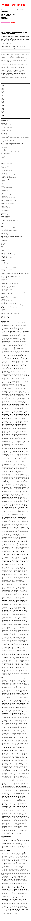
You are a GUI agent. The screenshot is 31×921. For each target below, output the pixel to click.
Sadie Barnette (13, 763)
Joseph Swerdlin (17, 481)
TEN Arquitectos (20, 633)
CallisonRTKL (6, 372)
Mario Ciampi (21, 525)
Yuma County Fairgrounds (8, 317)
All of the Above (14, 335)
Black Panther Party (22, 854)
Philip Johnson (17, 577)
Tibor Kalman (12, 830)
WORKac (19, 656)
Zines (12, 663)
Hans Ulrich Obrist (14, 718)
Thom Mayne (5, 641)
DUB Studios (14, 411)
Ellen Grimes (7, 415)
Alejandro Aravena (16, 331)
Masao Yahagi (23, 530)
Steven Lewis (17, 624)
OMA (27, 561)
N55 (14, 551)
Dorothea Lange (10, 703)
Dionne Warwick (21, 859)
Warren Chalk (19, 648)
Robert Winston (18, 761)
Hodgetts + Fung (22, 455)
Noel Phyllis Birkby (13, 560)
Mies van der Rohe (14, 541)
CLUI (4, 698)
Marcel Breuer (23, 520)
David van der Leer (19, 398)
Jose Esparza (16, 478)
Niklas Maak (18, 558)
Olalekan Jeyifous (9, 671)
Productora (22, 583)
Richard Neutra (17, 594)
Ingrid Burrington (23, 840)
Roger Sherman (6, 903)
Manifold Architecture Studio (11, 518)
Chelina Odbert (7, 381)
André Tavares (16, 341)
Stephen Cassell (16, 620)
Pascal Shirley (11, 753)
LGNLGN (9, 843)
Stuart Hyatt (24, 625)
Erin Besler (22, 418)
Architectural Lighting (7, 140)
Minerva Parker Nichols (9, 544)
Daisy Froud (25, 391)
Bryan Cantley (21, 369)
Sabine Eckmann (19, 600)
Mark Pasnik (20, 527)
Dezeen (3, 180)
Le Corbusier (18, 498)
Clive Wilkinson (15, 385)
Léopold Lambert (7, 501)
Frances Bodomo (7, 711)
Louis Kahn (20, 508)
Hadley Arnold (6, 447)
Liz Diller (11, 504)
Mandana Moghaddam (14, 740)
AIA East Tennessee (6, 127)
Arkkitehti (4, 147)
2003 (2, 115)
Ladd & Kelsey (6, 495)
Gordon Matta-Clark (19, 716)
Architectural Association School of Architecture (15, 137)
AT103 (9, 358)
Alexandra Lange (8, 791)
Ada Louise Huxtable (16, 324)
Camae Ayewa (11, 693)
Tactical (18, 909)
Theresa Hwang (18, 638)
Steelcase (14, 827)
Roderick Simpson (23, 902)
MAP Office (14, 520)
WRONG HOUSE (4, 314)
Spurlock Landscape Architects (12, 617)
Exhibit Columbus (6, 189)
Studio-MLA (12, 628)
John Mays (25, 472)
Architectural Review (7, 141)
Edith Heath (23, 706)
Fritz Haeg (25, 711)
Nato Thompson (17, 747)
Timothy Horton (16, 912)
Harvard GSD (4, 199)
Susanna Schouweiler (16, 829)
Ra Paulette (10, 756)
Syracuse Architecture (7, 282)
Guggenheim (4, 196)
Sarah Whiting (13, 604)
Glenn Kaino (23, 714)
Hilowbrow (4, 201)
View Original (5, 50)
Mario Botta (12, 525)
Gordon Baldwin (7, 716)
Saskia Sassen (14, 904)
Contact (4, 18)
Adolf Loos (13, 325)
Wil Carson (8, 653)
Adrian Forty (22, 325)
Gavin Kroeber (16, 713)
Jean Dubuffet (14, 726)
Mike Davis (16, 897)
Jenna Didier (23, 467)
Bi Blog (3, 167)
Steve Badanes (13, 621)
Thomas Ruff (12, 777)
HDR (29, 450)
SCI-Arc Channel (5, 272)
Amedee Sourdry (17, 338)
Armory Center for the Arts (8, 149)
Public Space (23, 900)
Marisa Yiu (5, 527)
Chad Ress (17, 696)
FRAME (2, 193)
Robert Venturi (14, 598)
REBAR (4, 902)
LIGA (2, 226)
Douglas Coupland (12, 704)
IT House (22, 461)
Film (9, 710)
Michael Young (6, 540)
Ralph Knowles (24, 585)
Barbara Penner (19, 664)
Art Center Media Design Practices (10, 151)
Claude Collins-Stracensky (20, 697)
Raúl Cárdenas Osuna (8, 588)
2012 (2, 106)
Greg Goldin (6, 890)
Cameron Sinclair (17, 372)
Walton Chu (21, 847)
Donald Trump (6, 860)
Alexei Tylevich (19, 791)
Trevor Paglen (11, 779)
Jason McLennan (13, 465)
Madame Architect (6, 234)
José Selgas (22, 480)
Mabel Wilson (7, 514)
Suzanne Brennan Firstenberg (11, 773)
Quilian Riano (20, 584)
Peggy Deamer (21, 571)
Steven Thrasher (7, 907)
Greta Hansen (15, 444)
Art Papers (4, 156)
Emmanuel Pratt (21, 707)
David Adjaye (17, 395)
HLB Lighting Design (9, 455)
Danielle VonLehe (15, 394)
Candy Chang (12, 800)
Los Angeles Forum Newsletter (9, 229)
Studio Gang (6, 627)
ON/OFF (16, 819)
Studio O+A (14, 627)
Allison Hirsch (15, 336)
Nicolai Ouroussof (8, 558)
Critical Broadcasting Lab (8, 177)
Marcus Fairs (6, 522)
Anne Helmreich (8, 664)
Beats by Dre (24, 837)
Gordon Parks (6, 717)
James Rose (5, 464)
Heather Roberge (18, 451)
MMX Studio (5, 547)
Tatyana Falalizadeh (15, 774)
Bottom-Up (22, 877)
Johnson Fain (6, 475)
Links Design (12, 813)
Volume (3, 309)
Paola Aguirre (6, 564)
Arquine (3, 150)
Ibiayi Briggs (25, 457)
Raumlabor (19, 588)
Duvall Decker (23, 411)
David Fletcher (11, 886)
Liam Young (26, 501)
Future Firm (12, 435)
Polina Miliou (6, 821)
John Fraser (25, 809)
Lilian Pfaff (11, 502)
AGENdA (21, 326)
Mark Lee (13, 527)
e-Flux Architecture (6, 187)
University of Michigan (7, 300)
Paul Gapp (24, 565)
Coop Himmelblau (7, 389)
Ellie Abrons (16, 415)
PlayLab (24, 820)
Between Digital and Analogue (19, 839)
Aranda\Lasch (6, 349)
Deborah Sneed (10, 859)
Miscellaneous (6, 850)
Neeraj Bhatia (21, 554)
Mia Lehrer (6, 534)
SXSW (2, 280)
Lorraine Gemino (23, 505)
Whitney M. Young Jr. (16, 872)
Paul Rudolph (13, 568)
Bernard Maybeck (17, 364)
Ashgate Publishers (6, 163)
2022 (2, 92)
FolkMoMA (17, 427)
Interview (4, 206)
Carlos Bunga (20, 693)
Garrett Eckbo (6, 437)
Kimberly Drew (11, 731)
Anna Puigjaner (13, 347)
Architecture (8, 46)
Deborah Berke (10, 399)
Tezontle (22, 634)
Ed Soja (19, 887)
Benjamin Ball (6, 364)
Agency (16, 326)
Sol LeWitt (14, 769)
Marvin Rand (6, 530)
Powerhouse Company (18, 581)
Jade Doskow (14, 723)
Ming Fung (21, 544)
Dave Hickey (10, 700)
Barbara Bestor (14, 359)
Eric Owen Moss (13, 418)
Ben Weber (10, 691)
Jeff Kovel (14, 467)
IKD (12, 458)
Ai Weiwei (10, 680)
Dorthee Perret (21, 703)
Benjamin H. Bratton (20, 797)
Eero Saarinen (6, 412)
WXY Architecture (18, 657)
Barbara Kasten (17, 690)
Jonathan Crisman (7, 477)
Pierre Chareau (13, 578)
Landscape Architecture (7, 224)
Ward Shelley (10, 648)
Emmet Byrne (6, 804)
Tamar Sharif (16, 631)
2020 (2, 95)
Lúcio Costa (10, 894)
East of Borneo (7, 706)
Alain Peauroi (25, 329)
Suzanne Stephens (13, 673)
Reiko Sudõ (9, 823)
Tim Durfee (10, 643)
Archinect (4, 133)
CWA (20, 391)
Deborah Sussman (22, 801)
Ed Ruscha (16, 706)
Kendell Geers (15, 730)
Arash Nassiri (18, 687)
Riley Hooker (6, 760)
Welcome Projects (7, 651)
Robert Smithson (7, 761)
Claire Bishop (6, 697)
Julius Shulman (18, 484)
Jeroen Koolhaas (24, 726)
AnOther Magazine (6, 130)
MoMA (2, 246)
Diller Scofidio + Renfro (14, 407)
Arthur (3, 160)
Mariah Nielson (16, 741)
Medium (3, 239)
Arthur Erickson (13, 357)
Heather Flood (7, 451)
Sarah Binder (6, 824)
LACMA (2, 223)
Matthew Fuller (13, 844)
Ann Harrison (24, 663)
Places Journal (5, 263)
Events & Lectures (8, 14)
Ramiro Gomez (19, 756)
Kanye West (13, 864)
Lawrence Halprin (7, 498)
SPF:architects (21, 615)
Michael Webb (23, 538)
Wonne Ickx (13, 656)
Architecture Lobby (19, 352)
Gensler (11, 438)
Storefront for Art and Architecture (11, 276)
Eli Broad (24, 860)
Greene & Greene (17, 442)
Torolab (17, 644)
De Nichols (21, 701)
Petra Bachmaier (16, 754)
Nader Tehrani (20, 551)
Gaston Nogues (16, 437)
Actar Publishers (6, 124)
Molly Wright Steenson (17, 547)
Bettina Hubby (19, 691)
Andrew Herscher (21, 342)
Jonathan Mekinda (19, 477)
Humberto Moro (13, 720)
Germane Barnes (7, 440)
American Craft (5, 128)
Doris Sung (19, 409)
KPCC (2, 219)
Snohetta (5, 613)
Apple (17, 837)
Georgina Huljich (20, 438)
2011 (2, 108)
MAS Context (4, 237)
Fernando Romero (21, 424)
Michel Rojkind (17, 540)
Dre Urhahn (22, 704)
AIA (19, 329)
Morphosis (17, 548)
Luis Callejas (20, 511)
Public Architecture (8, 584)
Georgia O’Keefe (14, 714)
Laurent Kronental (8, 736)
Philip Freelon (7, 577)
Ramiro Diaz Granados (9, 587)
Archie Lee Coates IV (23, 793)
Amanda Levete (7, 338)
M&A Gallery (4, 233)
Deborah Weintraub (8, 401)
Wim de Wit (6, 674)
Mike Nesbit (24, 541)
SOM (11, 614)
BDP (20, 46)
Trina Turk (20, 832)
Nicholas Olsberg (14, 557)
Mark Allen (10, 743)
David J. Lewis (7, 398)
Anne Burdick (11, 793)
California (5, 880)
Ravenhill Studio (17, 821)
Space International (8, 615)
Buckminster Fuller (19, 371)
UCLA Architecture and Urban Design (11, 297)
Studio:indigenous (22, 628)
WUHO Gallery (4, 316)
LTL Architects (13, 510)
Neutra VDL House (6, 252)
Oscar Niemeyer (7, 563)
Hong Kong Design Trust (7, 203)
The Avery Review (6, 287)
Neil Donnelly (11, 817)
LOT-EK (14, 508)
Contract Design (5, 176)
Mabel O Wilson (21, 814)
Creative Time (19, 698)
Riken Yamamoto (11, 595)
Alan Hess (6, 331)
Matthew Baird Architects (10, 533)
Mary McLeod (14, 530)
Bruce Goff (12, 369)
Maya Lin (11, 744)
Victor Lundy (25, 647)
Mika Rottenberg (20, 786)
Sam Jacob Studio (12, 601)
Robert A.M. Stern (8, 597)
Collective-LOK (7, 388)
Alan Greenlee (6, 852)
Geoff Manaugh (6, 807)
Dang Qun (12, 392)
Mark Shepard (16, 843)
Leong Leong (25, 500)
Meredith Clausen (24, 670)
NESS (2, 250)
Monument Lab (25, 867)
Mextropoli (4, 242)
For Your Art (4, 191)
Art (2, 677)
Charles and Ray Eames (22, 375)
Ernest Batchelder (8, 708)
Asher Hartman (16, 688)
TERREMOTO (15, 634)
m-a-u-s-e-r (14, 512)
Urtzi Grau (23, 646)
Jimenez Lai (22, 470)
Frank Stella (17, 711)
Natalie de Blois (16, 553)
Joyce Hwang (14, 668)
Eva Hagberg (13, 862)
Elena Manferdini (17, 412)
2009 (2, 111)
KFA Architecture (15, 491)
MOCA (2, 244)
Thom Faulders (22, 640)
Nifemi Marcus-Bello (23, 817)
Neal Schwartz (11, 554)
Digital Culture (6, 836)
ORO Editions (4, 256)
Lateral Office (17, 495)
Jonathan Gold (16, 863)
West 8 (25, 651)
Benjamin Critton (7, 797)
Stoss (15, 907)
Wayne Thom (21, 650)
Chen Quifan (17, 856)
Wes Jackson (18, 651)
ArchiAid (14, 349)
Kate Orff (20, 485)
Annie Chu (20, 348)
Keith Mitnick (7, 488)
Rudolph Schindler (8, 600)
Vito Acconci (6, 781)
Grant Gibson (7, 442)
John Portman (6, 474)
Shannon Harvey (7, 826)
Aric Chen (6, 355)
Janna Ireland (14, 464)
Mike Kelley (25, 746)
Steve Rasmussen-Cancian (17, 906)
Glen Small (26, 441)
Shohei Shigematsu (8, 611)
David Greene (22, 397)
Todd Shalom (20, 777)
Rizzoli (3, 264)
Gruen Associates (21, 445)
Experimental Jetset (17, 804)
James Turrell (23, 723)
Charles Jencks (14, 378)
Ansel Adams (23, 686)
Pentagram (22, 819)
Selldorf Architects (16, 608)
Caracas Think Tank (16, 880)
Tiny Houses (19, 643)
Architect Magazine (6, 43)
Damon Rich (13, 884)
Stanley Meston (7, 618)
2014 (2, 104)
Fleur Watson (16, 710)
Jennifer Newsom (7, 470)
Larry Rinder (17, 733)
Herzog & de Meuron (15, 454)
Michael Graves (15, 534)
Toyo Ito (5, 646)
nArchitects (6, 553)
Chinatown (24, 883)
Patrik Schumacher (18, 564)
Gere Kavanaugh (17, 807)
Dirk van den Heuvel (8, 409)
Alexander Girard (24, 790)
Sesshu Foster (18, 766)
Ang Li (17, 663)
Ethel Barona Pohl (13, 422)
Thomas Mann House (6, 294)
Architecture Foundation (8, 146)
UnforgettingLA (14, 646)
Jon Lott (26, 475)
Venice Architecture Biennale (9, 307)
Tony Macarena (11, 832)
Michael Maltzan (20, 535)
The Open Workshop (16, 637)
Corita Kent (10, 698)
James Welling (6, 724)
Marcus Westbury (20, 894)
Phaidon (3, 259)
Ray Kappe (23, 590)
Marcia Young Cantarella (20, 521)
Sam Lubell (22, 601)
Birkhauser (4, 169)
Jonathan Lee (7, 810)
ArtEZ (2, 157)
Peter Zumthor (21, 575)
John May (18, 472)
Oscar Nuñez (6, 900)
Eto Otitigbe (19, 708)
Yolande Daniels (10, 658)
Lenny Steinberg (15, 500)
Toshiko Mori (25, 644)
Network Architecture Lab (15, 555)
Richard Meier (7, 594)
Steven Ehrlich (23, 621)
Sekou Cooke (21, 607)
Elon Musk (5, 862)
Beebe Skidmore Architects (20, 362)
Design (3, 789)
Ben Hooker (5, 839)
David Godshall (12, 397)
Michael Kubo (10, 535)
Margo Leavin (25, 740)
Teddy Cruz (10, 633)
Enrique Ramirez (18, 417)
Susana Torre (6, 631)
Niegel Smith (14, 750)
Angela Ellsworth (23, 684)
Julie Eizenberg (7, 484)
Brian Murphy (20, 368)
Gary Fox (18, 667)
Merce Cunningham (7, 866)
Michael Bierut (23, 816)
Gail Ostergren (22, 435)
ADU (3, 876)
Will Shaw (16, 653)
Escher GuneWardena (8, 419)
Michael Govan (19, 744)
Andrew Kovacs (6, 344)
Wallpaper (4, 310)
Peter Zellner (11, 575)
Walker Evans (16, 781)
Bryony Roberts (7, 371)
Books (3, 13)
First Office (6, 425)
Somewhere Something (19, 614)
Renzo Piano (12, 593)
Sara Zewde (5, 904)
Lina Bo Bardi (20, 502)
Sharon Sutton (13, 610)
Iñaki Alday (10, 460)
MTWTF (4, 817)
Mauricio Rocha (24, 533)
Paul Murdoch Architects (10, 567)
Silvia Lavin (19, 611)
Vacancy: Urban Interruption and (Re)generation (14, 304)
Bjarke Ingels (10, 365)
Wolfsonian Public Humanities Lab (10, 312)
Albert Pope (9, 876)
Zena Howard (16, 661)
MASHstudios (6, 816)
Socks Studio (17, 613)
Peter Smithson (17, 574)
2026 (2, 86)
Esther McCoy (20, 419)
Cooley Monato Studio (19, 388)
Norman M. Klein (8, 819)
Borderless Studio (16, 367)
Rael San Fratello (13, 585)
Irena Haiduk (6, 721)
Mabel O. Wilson (24, 512)
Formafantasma (22, 428)
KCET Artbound (5, 217)
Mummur (9, 551)
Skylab (26, 611)
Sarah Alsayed (12, 48)
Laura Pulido (17, 892)
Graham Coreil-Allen (18, 717)
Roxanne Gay (23, 869)
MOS (22, 548)
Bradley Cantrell (7, 879)
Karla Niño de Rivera (17, 729)
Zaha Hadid (24, 660)
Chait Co (11, 375)
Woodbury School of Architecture (10, 313)
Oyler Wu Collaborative (20, 563)
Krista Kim (20, 731)
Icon (2, 204)
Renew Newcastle (12, 902)
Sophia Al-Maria (17, 770)
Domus (2, 183)
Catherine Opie (21, 694)
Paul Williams (22, 568)
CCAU (2, 171)
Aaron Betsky (17, 322)
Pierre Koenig (14, 580)
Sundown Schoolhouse (6, 277)
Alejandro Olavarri (11, 790)
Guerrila (13, 890)
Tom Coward (10, 644)
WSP (11, 657)
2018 (2, 98)
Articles (4, 11)
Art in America (5, 153)
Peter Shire (17, 820)
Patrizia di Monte (8, 565)
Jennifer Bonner (7, 468)
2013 (2, 105)
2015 (2, 102)
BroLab (23, 879)
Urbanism (4, 875)
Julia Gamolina (11, 482)
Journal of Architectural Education (11, 211)
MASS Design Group (8, 531)
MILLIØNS (21, 543)
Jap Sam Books (5, 210)
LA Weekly (4, 221)
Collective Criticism (9, 840)
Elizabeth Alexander (8, 707)
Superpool (5, 630)
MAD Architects (15, 515)
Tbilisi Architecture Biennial (9, 283)
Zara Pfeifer (6, 783)
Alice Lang (17, 680)
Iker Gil (17, 458)
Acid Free (4, 123)
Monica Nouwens (7, 747)
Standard (25, 617)
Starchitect (6, 620)
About (3, 17)
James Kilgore (6, 863)
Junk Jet (3, 213)
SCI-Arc (3, 270)
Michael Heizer (7, 746)
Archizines (25, 354)
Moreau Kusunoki (7, 548)
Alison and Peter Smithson (10, 334)
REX (18, 593)
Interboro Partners (23, 890)
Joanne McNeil (18, 842)
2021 (2, 94)
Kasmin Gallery (5, 214)
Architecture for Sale (7, 144)
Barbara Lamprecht (8, 361)
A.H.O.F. (5, 678)
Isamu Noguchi (16, 721)
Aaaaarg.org (11, 837)
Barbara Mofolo (20, 361)
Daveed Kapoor (7, 395)
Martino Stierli (24, 528)
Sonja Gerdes (6, 770)
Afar (2, 126)
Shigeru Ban (22, 610)
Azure (2, 164)
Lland (19, 813)
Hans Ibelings (12, 448)
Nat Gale (14, 899)
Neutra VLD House (6, 253)
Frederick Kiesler (16, 434)
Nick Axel (24, 557)
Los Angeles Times (6, 231)
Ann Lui (5, 345)
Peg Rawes (19, 671)
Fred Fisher (6, 434)
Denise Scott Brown (15, 402)
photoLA (3, 260)
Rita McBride (16, 760)
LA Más (26, 494)
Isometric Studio (13, 461)
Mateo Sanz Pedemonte (21, 531)
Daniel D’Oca (20, 392)
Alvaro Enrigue (17, 852)
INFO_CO (25, 807)
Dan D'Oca (21, 884)
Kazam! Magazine (5, 216)
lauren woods (22, 734)
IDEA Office (6, 458)
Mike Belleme (17, 746)
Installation (23, 720)
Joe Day (11, 471)
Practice (5, 583)
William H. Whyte (12, 913)
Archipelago (4, 134)
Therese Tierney (12, 640)
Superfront (4, 279)
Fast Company (4, 190)
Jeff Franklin (6, 809)
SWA (13, 909)
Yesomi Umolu (25, 781)
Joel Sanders (19, 471)
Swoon (23, 773)
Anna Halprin (13, 345)
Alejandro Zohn (14, 332)
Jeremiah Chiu (16, 809)
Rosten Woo (15, 903)
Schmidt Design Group (18, 605)
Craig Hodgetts (18, 389)
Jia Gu (16, 470)
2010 (2, 109)
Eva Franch (23, 422)
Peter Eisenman (7, 574)
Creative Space (13, 391)
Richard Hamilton (12, 759)
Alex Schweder (24, 332)
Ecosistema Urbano (16, 666)
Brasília (17, 879)
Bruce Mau (5, 799)
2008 (2, 112)
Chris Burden (25, 696)
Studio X (5, 628)
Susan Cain (5, 829)
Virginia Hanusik (20, 780)
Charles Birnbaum (14, 883)
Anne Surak (12, 348)
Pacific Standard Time (7, 257)
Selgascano (5, 608)
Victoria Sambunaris (23, 779)
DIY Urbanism (12, 887)
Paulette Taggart (7, 570)
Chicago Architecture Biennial (9, 174)
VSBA (3, 648)
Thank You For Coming (15, 776)
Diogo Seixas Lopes (21, 408)
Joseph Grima (6, 481)
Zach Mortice (16, 660)
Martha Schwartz (12, 528)
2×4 (3, 790)
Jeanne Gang (6, 467)
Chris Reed (5, 884)
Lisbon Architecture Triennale (9, 227)
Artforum (3, 159)
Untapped (3, 302)
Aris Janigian (21, 853)
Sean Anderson (12, 607)
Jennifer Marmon (19, 468)
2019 (2, 96)
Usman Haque (13, 847)
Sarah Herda (16, 603)
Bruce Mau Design (15, 799)
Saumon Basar (6, 764)
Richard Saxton (24, 759)
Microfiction (6, 867)
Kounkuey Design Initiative (11, 494)
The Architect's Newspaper (8, 284)
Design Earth (24, 404)
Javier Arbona (23, 465)
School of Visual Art (18, 824)
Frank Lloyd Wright (22, 432)
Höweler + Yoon (7, 457)
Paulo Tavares (18, 570)
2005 (2, 114)
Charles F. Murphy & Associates (12, 377)
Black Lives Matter (8, 854)
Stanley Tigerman (18, 618)
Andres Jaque (11, 342)
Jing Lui (5, 471)
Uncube (3, 299)
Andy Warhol (13, 684)
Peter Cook (24, 573)
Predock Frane (13, 583)
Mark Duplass (19, 743)
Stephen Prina (14, 771)
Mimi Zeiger (13, 5)
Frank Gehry (11, 432)
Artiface (3, 161)
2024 (2, 89)
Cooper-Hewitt (6, 801)
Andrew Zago (16, 344)
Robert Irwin (25, 760)
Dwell (2, 186)
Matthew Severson (14, 896)
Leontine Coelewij (18, 737)
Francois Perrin (7, 431)
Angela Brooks (25, 344)
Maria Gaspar (6, 741)
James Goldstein (7, 462)
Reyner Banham (24, 593)
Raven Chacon (20, 757)
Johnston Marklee (17, 475)
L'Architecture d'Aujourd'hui (9, 220)
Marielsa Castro (17, 524)
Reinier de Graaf (19, 591)
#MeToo (4, 837)
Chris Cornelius (18, 381)
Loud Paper (5, 20)
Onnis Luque (12, 751)
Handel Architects (18, 447)
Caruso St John (16, 374)
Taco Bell (5, 872)
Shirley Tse (6, 769)
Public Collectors (15, 846)
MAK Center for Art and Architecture (11, 236)
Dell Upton (18, 401)
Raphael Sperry (21, 587)
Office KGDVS (11, 561)
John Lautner (11, 472)
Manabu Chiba (22, 517)
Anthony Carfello (7, 687)
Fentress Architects (8, 424)
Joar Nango (15, 727)
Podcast (5, 869)
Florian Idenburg (7, 427)
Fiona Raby (12, 806)
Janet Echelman (17, 724)
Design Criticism (7, 803)
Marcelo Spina (6, 521)
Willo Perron (11, 833)
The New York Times (6, 289)
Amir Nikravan (6, 683)
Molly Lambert (16, 867)
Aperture (3, 131)
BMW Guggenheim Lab (6, 170)
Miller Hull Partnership (10, 543)
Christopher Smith (18, 857)
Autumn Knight (6, 690)
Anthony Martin (11, 853)
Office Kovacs (20, 561)
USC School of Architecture (8, 303)
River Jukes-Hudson (20, 823)
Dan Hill (5, 392)
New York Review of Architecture (10, 254)
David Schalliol (12, 701)
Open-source (22, 899)
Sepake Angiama (16, 764)
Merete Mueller (19, 866)
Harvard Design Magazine (8, 197)
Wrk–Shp (19, 833)
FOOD (22, 710)
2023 (2, 91)
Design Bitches (14, 404)
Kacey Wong (5, 729)
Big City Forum (13, 877)
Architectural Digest (7, 138)
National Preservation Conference (10, 249)
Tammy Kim (25, 909)
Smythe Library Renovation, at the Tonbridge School (14, 32)
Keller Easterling (18, 488)
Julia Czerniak (7, 892)
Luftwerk (9, 739)
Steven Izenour (7, 624)
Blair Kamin (19, 365)
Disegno (3, 181)
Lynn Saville (17, 739)
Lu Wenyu (22, 510)
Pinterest (5, 846)
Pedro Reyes (6, 754)
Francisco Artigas (20, 429)
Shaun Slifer (21, 767)
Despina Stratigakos (8, 405)
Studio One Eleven (24, 907)
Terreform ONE (6, 634)
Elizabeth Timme (24, 414)
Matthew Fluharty (8, 786)
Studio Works (23, 627)
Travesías (4, 296)
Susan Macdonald (23, 630)
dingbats (11, 408)
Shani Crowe (12, 767)
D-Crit (14, 801)
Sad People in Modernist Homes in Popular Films (14, 267)
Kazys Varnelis (13, 487)
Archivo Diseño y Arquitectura (12, 794)
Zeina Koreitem (7, 661)
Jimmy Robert (7, 727)
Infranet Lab (19, 460)
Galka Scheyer (6, 713)
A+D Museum (4, 121)
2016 (2, 101)
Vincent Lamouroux (8, 780)
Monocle (3, 247)
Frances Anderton (7, 429)
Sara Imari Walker (22, 870)
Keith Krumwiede (24, 487)
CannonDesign (6, 374)
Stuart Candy (22, 827)
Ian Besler (16, 457)
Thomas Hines (24, 673)
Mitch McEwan (12, 545)
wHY (3, 653)
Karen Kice (12, 485)
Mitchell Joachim (22, 545)
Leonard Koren (19, 736)
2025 (2, 88)
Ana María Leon (18, 339)
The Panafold (4, 290)
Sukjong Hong (7, 909)
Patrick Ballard (22, 753)
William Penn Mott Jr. (15, 654)
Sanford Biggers (24, 763)
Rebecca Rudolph (7, 591)
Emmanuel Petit (7, 417)
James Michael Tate (20, 462)
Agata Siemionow (7, 326)
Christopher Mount (8, 384)
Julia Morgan (21, 482)
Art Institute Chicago (7, 154)
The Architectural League (8, 286)
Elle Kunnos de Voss (20, 803)
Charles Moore (12, 379)
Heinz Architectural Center (8, 200)
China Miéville (22, 800)
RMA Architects (22, 595)
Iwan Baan (24, 721)
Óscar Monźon (21, 751)
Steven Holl (23, 623)
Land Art (9, 733)
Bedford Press (5, 166)
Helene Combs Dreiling (16, 452)
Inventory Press (5, 207)
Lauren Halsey (12, 734)
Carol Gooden (11, 694)
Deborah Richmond (21, 399)
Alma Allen (12, 681)
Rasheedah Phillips (8, 757)
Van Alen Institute (6, 306)
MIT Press (4, 243)
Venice (24, 912)
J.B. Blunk (5, 723)
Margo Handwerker (17, 522)
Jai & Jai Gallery (6, 209)
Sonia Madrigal (23, 769)
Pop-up (16, 900)
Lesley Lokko (18, 501)
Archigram (21, 349)
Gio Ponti (19, 441)
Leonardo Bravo (7, 737)
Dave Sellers (25, 394)
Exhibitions (5, 15)
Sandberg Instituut (6, 269)
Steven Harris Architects (10, 623)
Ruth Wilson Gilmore (8, 870)
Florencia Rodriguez (18, 425)
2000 (2, 116)
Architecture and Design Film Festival (12, 143)
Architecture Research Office (11, 354)
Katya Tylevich (13, 811)
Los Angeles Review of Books (9, 230)
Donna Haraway (16, 860)
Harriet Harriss (21, 450)
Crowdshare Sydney (6, 179)
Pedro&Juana (12, 571)
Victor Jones (16, 647)
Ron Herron (23, 598)
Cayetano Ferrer (7, 696)
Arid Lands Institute (17, 355)
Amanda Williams (22, 681)
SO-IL (10, 613)
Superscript (13, 630)
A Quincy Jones (7, 322)
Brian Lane (11, 368)
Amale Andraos (25, 336)
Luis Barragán (10, 511)
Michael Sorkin (13, 538)
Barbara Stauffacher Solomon (16, 796)
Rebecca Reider (13, 869)
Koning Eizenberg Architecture (16, 492)
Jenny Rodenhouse (7, 842)
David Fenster (19, 700)
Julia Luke (15, 810)
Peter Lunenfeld (7, 820)
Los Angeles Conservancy (16, 893)
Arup (20, 357)
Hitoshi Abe (25, 454)
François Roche (18, 431)
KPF (22, 494)
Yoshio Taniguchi (22, 658)
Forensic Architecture (9, 428)
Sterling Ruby (23, 771)
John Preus (23, 727)
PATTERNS (17, 565)
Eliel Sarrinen (13, 414)
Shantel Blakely (18, 826)
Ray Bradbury (15, 590)
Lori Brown (13, 505)
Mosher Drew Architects (14, 550)
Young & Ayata (6, 660)
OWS (12, 900)
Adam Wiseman (13, 678)
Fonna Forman (25, 427)
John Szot (24, 474)
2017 (2, 99)
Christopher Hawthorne (15, 382)
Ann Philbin (6, 686)
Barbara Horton (25, 359)
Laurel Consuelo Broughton (15, 497)
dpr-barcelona (5, 184)
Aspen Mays (24, 688)
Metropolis (4, 240)
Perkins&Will (16, 573)
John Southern (16, 474)
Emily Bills (25, 415)
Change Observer (5, 173)
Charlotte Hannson (24, 379)
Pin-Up (3, 262)
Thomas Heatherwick (16, 641)
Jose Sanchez (14, 480)
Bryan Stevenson (7, 856)
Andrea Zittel (16, 683)
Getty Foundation (18, 440)
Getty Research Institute (8, 194)
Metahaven (14, 816)
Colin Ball (20, 387)
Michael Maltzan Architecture (11, 537)
